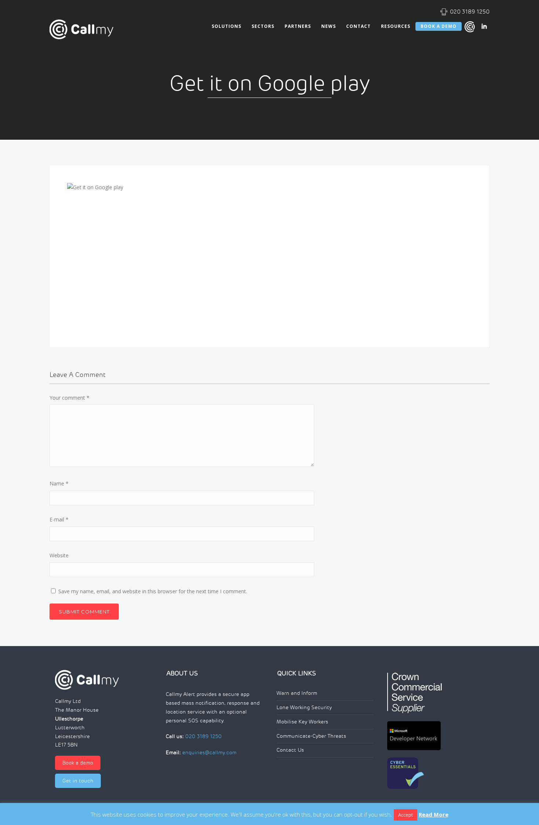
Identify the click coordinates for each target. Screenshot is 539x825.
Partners (298, 26)
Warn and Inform (296, 693)
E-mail (59, 519)
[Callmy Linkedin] (484, 26)
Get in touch (78, 780)
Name (59, 483)
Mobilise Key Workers (302, 721)
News (328, 26)
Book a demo (77, 762)
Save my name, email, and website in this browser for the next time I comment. (152, 591)
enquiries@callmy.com (209, 752)
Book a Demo (438, 26)
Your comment (69, 397)
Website (59, 555)
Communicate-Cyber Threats (311, 736)
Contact (358, 26)
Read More (433, 814)
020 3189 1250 (469, 11)
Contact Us (290, 750)
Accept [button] (405, 814)
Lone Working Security (304, 707)
